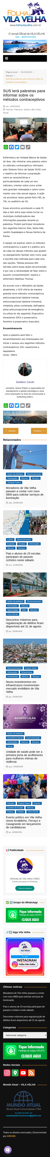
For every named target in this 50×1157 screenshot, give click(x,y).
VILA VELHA (12, 614)
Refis (24, 610)
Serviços (35, 478)
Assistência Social (14, 738)
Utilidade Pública (14, 483)
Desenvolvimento (34, 474)
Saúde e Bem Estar (32, 109)
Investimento (12, 676)
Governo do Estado (15, 808)
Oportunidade (12, 610)
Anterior (12, 431)
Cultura (10, 540)
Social (5, 113)
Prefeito (21, 812)
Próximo (37, 431)
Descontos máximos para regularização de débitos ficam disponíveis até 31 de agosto (25, 623)
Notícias (9, 109)
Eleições (10, 803)
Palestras (18, 109)
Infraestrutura (26, 672)
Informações (12, 478)
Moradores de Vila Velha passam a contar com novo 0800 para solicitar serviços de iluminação (23, 996)
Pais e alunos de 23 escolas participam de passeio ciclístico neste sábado (23, 557)
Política (10, 812)
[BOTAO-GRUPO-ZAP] (25, 1051)
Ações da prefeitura (15, 474)
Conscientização (33, 738)
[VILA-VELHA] (25, 874)
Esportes (11, 544)
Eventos (22, 544)
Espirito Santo (31, 668)
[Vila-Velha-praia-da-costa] (25, 46)
